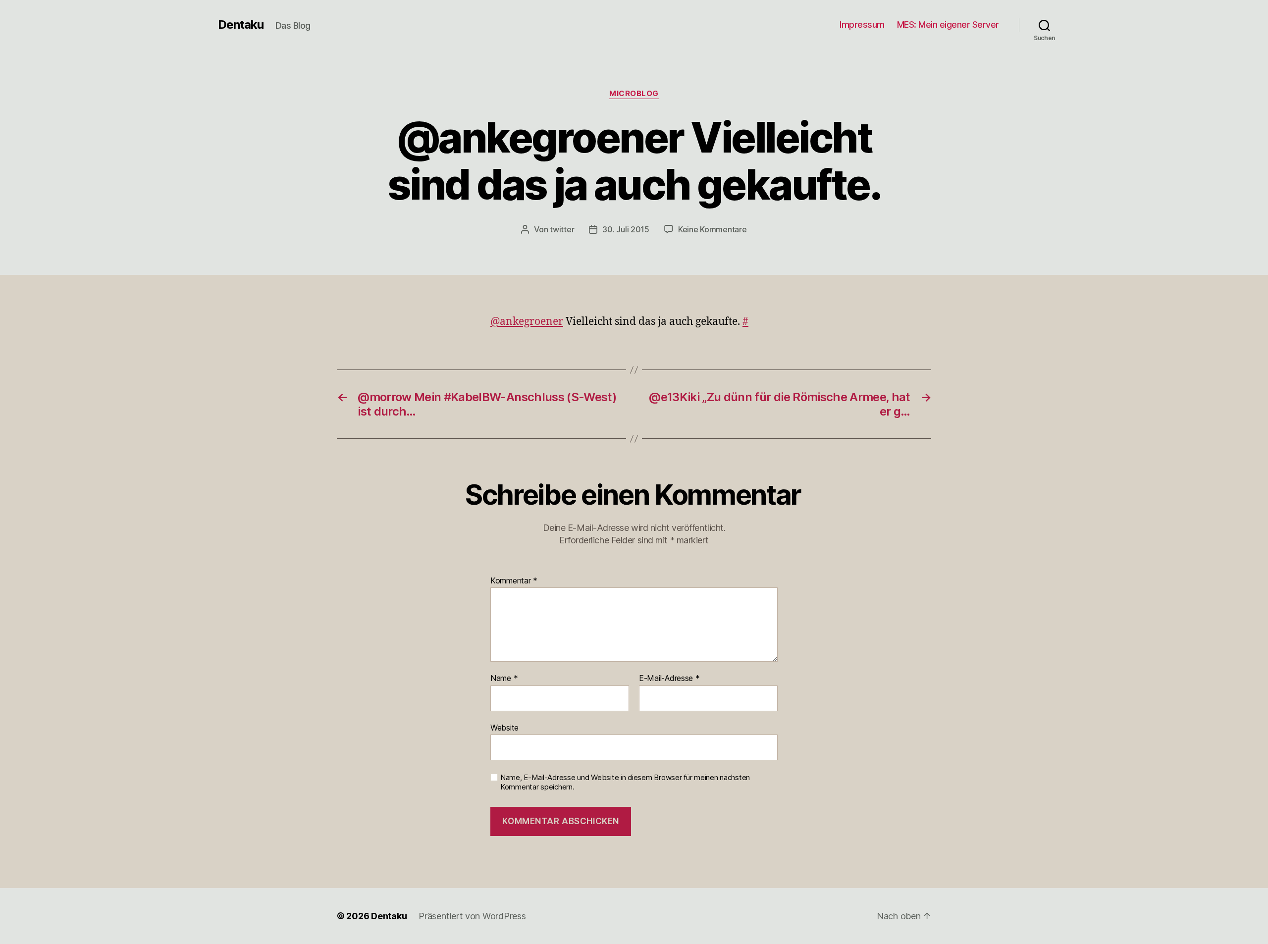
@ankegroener (526, 321)
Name (504, 678)
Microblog (634, 93)
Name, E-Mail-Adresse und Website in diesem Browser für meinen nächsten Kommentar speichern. (625, 782)
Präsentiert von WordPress (472, 916)
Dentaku (241, 25)
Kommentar (513, 581)
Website (504, 727)
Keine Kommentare (712, 229)
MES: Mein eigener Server (948, 24)
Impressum (862, 24)
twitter (562, 229)
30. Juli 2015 (625, 229)
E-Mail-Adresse (669, 678)
